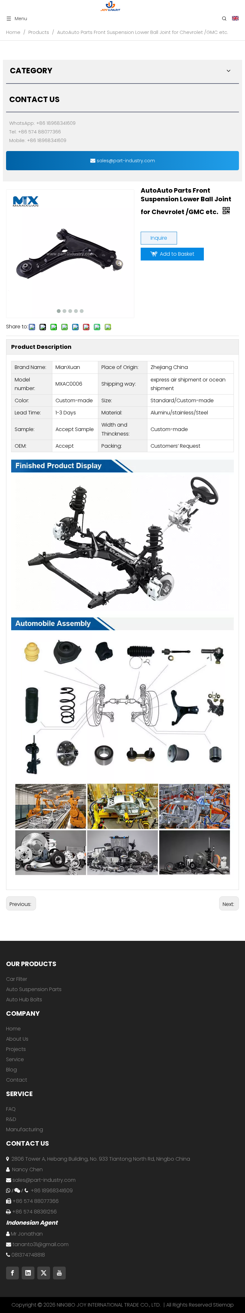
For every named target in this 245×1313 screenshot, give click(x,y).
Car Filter (16, 979)
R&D (11, 1119)
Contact (16, 1080)
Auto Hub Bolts (24, 999)
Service (15, 1059)
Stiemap (223, 1305)
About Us (17, 1039)
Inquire (159, 238)
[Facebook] (12, 1273)
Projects (16, 1049)
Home (13, 1028)
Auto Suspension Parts (34, 989)
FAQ (11, 1109)
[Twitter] (43, 1273)
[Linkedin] (28, 1273)
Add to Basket (177, 254)
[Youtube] (59, 1273)
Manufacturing (24, 1129)
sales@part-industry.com (125, 160)
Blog (11, 1069)
